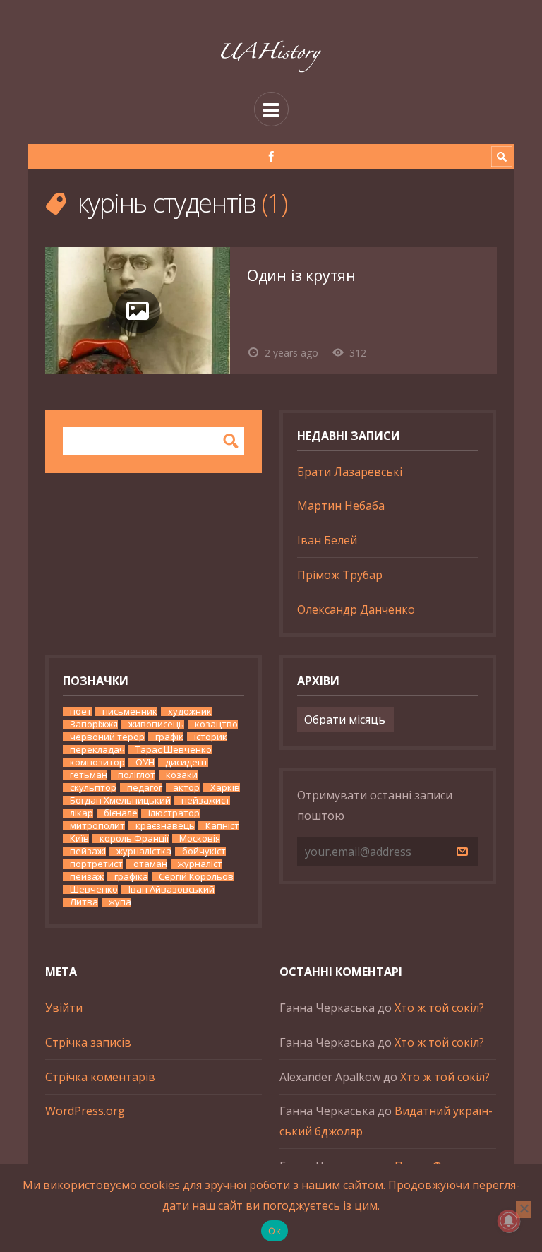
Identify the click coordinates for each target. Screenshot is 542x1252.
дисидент (186, 762)
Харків (225, 787)
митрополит (97, 825)
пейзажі (88, 851)
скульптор (93, 787)
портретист (96, 864)
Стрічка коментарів (100, 1077)
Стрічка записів (88, 1042)
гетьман (88, 775)
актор (186, 787)
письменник (129, 711)
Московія (199, 838)
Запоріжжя (94, 724)
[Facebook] (271, 156)
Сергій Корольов (196, 876)
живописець (156, 724)
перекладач (97, 749)
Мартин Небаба (341, 505)
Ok (274, 1230)
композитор (97, 762)
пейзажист (205, 800)
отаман (150, 864)
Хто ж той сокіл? (439, 1007)
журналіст (200, 864)
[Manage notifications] (509, 1221)
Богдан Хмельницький (120, 800)
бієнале (121, 813)
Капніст (222, 825)
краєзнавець (165, 825)
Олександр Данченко (356, 609)
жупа (120, 902)
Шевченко (94, 889)
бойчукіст (204, 851)
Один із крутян (301, 275)
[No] (523, 1209)
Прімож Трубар (340, 575)
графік (169, 736)
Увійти (64, 1007)
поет (81, 711)
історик (210, 736)
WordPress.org (85, 1111)
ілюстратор (174, 813)
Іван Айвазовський (171, 889)
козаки (182, 775)
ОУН (145, 762)
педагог (144, 787)
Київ (79, 838)
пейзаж (87, 876)
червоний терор (107, 736)
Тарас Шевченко (174, 749)
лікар (81, 813)
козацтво (216, 724)
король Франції (134, 838)
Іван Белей (327, 540)
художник (190, 711)
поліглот (136, 775)
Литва (84, 902)
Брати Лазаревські (349, 471)
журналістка (143, 851)
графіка (131, 876)
